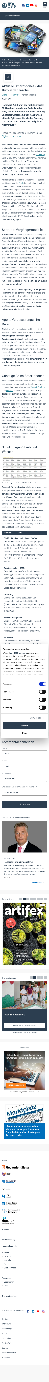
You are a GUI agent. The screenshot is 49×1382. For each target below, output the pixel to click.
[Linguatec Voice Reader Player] (8, 77)
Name (4, 748)
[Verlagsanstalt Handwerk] (24, 1211)
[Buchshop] (24, 1203)
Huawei (9, 390)
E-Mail (4, 761)
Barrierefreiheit (7, 1343)
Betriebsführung (8, 1239)
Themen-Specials (9, 1296)
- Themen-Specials (19, 95)
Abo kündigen (7, 1329)
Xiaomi (34, 387)
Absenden (24, 804)
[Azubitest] (24, 1189)
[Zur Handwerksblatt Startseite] (9, 5)
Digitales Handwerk (12, 16)
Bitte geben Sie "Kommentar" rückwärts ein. (19, 787)
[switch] (42, 692)
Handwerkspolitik (9, 1246)
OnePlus (41, 387)
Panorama (6, 1278)
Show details (35, 718)
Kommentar (7, 773)
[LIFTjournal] (24, 1196)
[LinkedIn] (27, 5)
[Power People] (24, 1174)
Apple (21, 183)
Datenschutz (7, 1338)
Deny (24, 733)
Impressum (6, 1324)
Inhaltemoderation (9, 1353)
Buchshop (6, 1358)
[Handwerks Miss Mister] (24, 1181)
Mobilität (5, 1253)
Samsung (40, 154)
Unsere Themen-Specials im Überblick (24, 1033)
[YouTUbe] (32, 5)
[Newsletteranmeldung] (24, 1070)
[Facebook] (23, 5)
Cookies (5, 1348)
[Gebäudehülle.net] (24, 1167)
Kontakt (5, 1333)
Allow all (24, 725)
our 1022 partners (18, 653)
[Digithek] (24, 1220)
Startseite (5, 1319)
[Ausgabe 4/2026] (24, 934)
